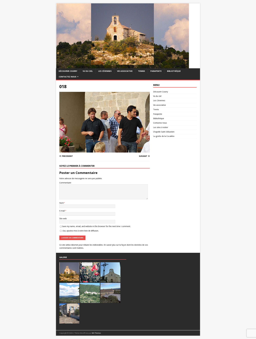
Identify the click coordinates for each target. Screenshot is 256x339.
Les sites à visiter (160, 127)
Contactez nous (67, 76)
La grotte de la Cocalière (163, 136)
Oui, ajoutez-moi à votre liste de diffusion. (80, 230)
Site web (63, 218)
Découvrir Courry (68, 71)
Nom (61, 203)
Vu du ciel (88, 71)
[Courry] (122, 67)
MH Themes (96, 333)
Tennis (141, 71)
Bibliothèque (174, 71)
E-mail (62, 210)
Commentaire (65, 182)
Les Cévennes (105, 71)
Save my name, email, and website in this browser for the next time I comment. (96, 226)
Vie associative (125, 71)
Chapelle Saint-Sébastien (163, 131)
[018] (104, 151)
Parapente (156, 71)
